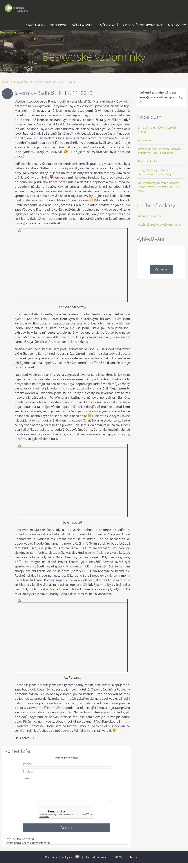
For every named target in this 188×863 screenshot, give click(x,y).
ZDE (32, 738)
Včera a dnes (82, 25)
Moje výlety (177, 25)
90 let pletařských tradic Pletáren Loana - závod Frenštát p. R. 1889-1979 (159, 187)
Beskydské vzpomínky (16, 32)
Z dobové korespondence (143, 25)
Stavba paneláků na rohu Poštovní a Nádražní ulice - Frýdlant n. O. (159, 151)
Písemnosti (58, 25)
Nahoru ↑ (135, 857)
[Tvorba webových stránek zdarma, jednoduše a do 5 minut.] (77, 857)
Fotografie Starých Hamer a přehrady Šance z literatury (155, 172)
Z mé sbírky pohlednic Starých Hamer (157, 129)
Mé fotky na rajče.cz (150, 216)
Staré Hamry (35, 25)
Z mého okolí (107, 25)
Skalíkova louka (147, 161)
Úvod (5, 81)
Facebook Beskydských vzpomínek (159, 224)
